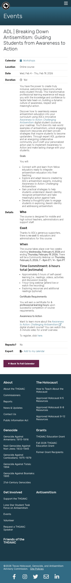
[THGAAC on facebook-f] (14, 577)
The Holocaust (47, 382)
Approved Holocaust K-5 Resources (50, 399)
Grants (41, 430)
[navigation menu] (65, 3)
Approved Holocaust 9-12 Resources (50, 418)
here (40, 335)
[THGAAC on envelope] (46, 577)
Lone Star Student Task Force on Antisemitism (16, 506)
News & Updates (12, 407)
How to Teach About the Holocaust (49, 390)
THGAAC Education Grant (50, 436)
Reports (7, 401)
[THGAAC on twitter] (35, 577)
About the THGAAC (14, 388)
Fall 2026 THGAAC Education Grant (46, 444)
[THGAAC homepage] (6, 6)
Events (7, 514)
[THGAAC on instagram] (25, 577)
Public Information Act (15, 420)
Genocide (10, 430)
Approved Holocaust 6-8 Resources (50, 409)
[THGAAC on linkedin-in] (57, 577)
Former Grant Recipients (49, 452)
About (8, 382)
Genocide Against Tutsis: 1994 (17, 465)
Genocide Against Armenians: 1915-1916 (16, 438)
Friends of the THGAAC (13, 540)
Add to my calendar (34, 351)
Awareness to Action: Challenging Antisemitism (42, 323)
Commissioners (11, 395)
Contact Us (9, 414)
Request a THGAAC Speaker (14, 528)
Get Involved (12, 492)
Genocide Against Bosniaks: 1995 (19, 475)
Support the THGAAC (15, 498)
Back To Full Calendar (22, 363)
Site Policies (37, 568)
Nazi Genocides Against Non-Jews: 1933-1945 (16, 447)
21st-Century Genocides (17, 482)
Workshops (29, 60)
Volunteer (8, 520)
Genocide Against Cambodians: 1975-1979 (17, 456)
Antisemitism (46, 492)
